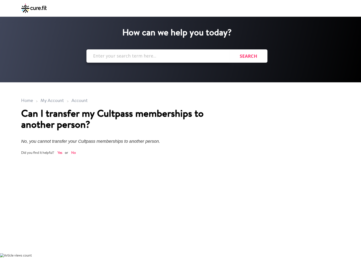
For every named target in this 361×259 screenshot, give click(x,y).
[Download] (171, 65)
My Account (52, 101)
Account (79, 101)
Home (27, 101)
